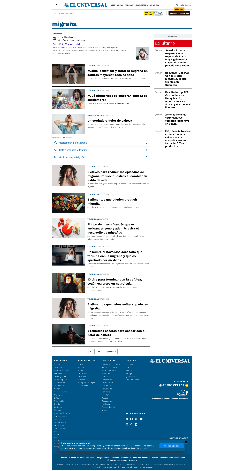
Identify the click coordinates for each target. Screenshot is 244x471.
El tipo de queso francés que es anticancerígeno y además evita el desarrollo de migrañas (113, 228)
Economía (58, 410)
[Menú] (56, 5)
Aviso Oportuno (109, 370)
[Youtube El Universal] (141, 419)
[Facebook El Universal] (131, 419)
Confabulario (60, 422)
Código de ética (102, 458)
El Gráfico (106, 386)
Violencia (115, 458)
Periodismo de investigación (60, 375)
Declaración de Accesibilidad (172, 458)
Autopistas (83, 380)
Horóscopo (107, 404)
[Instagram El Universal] (127, 424)
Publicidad (126, 458)
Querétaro (130, 377)
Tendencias (93, 65)
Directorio (63, 458)
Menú (56, 437)
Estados (58, 398)
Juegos (105, 398)
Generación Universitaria (107, 381)
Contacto (133, 460)
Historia (155, 458)
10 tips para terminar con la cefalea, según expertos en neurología (114, 281)
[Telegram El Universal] (127, 419)
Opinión (57, 404)
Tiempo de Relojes (86, 383)
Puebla (129, 370)
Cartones (58, 407)
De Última (82, 374)
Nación (57, 364)
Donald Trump (60, 392)
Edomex (129, 364)
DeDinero (106, 392)
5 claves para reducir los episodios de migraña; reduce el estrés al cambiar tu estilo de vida (117, 176)
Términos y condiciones (117, 460)
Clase (80, 364)
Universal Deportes (63, 413)
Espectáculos (60, 416)
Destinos (82, 377)
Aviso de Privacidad (141, 458)
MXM (113, 5)
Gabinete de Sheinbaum (59, 384)
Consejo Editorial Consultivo (81, 458)
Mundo (57, 389)
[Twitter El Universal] (136, 419)
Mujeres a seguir (61, 370)
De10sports (107, 389)
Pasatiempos (107, 401)
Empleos (106, 374)
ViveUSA (105, 395)
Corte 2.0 (58, 367)
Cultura (57, 419)
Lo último (165, 43)
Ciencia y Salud (95, 115)
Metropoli (58, 395)
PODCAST (129, 5)
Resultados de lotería (108, 408)
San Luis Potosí (132, 380)
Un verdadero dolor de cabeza (109, 120)
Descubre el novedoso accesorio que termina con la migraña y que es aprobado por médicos (114, 256)
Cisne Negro (83, 386)
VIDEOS (120, 5)
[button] (179, 13)
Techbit (57, 434)
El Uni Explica (60, 380)
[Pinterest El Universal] (131, 424)
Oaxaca (129, 367)
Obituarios (106, 377)
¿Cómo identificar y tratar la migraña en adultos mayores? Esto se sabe (117, 73)
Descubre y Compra (111, 364)
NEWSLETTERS (141, 5)
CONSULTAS (154, 5)
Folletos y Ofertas (110, 367)
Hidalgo (129, 374)
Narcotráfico (59, 401)
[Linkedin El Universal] (136, 424)
